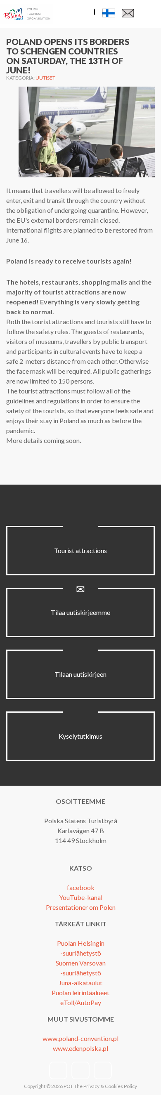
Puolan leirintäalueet (80, 992)
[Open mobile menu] (148, 14)
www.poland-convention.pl (80, 1038)
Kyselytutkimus (80, 736)
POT (68, 1086)
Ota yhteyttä (127, 15)
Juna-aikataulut (80, 983)
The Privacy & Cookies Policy (105, 1086)
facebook (81, 887)
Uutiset (45, 78)
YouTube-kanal (80, 897)
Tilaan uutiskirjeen (80, 674)
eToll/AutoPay (80, 1002)
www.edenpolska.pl (80, 1048)
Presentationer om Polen (81, 907)
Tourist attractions (80, 550)
